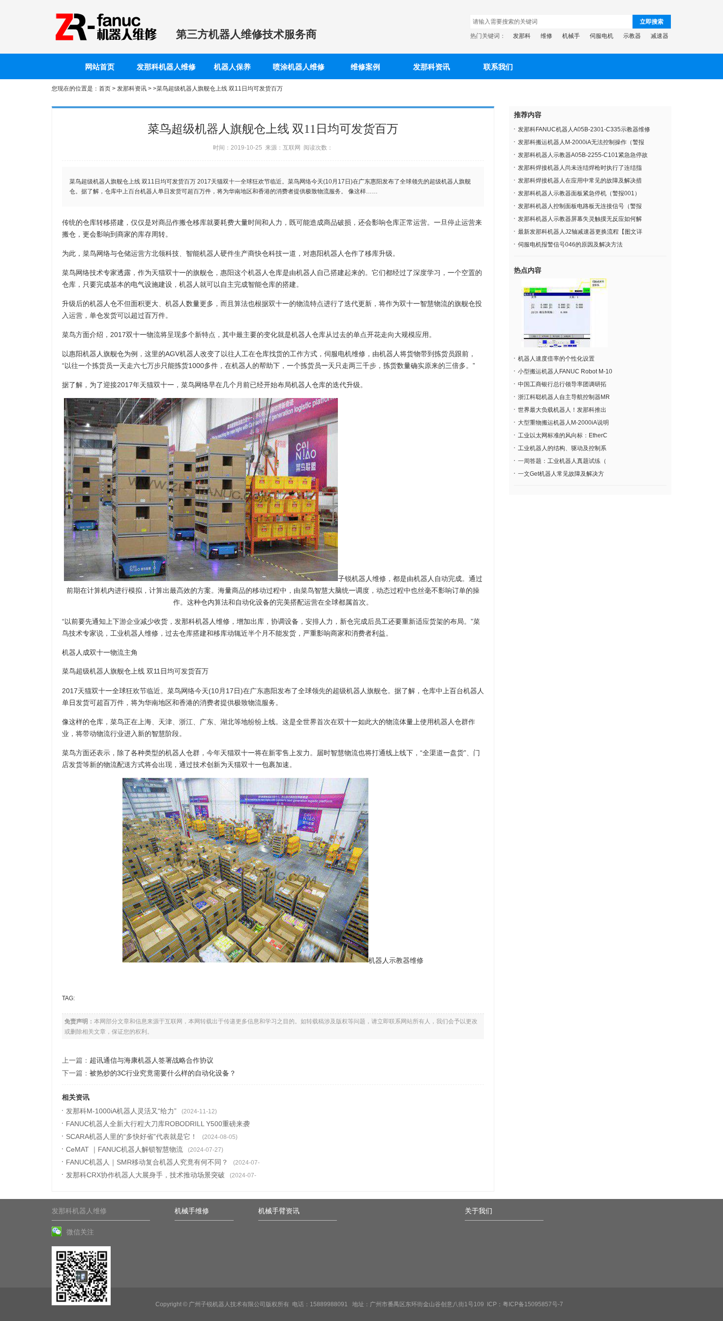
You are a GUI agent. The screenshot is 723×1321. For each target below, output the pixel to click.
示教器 (632, 35)
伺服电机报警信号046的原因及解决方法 (570, 244)
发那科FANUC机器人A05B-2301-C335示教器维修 (584, 129)
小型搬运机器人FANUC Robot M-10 (565, 371)
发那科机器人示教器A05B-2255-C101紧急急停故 (583, 155)
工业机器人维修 (134, 633)
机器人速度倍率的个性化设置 (556, 358)
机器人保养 (232, 67)
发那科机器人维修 (166, 67)
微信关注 (80, 1232)
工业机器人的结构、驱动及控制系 (562, 448)
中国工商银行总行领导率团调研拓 (562, 384)
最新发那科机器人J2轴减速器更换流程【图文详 (580, 231)
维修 (546, 35)
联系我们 (498, 67)
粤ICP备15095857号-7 (533, 1304)
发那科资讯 (431, 67)
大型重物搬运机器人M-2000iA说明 (563, 422)
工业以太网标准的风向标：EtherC (562, 435)
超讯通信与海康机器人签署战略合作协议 (151, 1060)
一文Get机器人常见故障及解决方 (561, 473)
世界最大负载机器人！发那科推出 (562, 409)
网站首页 (100, 67)
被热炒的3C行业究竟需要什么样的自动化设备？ (163, 1073)
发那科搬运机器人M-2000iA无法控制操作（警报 (581, 142)
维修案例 (365, 67)
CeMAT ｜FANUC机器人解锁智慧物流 (124, 1149)
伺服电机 (601, 35)
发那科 (522, 35)
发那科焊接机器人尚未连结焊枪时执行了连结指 (580, 167)
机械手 (571, 35)
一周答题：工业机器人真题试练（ (562, 461)
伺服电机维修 (344, 354)
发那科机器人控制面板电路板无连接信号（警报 (580, 206)
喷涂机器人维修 (299, 67)
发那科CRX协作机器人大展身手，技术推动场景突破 (145, 1175)
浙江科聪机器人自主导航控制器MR (564, 397)
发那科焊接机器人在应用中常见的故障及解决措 (580, 180)
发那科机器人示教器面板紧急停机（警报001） (579, 193)
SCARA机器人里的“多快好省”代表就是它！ (131, 1136)
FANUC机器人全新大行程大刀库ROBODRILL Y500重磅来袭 (158, 1124)
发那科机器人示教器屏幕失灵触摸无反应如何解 (580, 218)
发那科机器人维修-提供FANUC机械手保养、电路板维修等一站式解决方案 (105, 27)
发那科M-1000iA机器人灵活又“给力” (121, 1111)
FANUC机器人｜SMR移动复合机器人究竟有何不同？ (147, 1162)
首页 (105, 88)
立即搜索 (651, 21)
